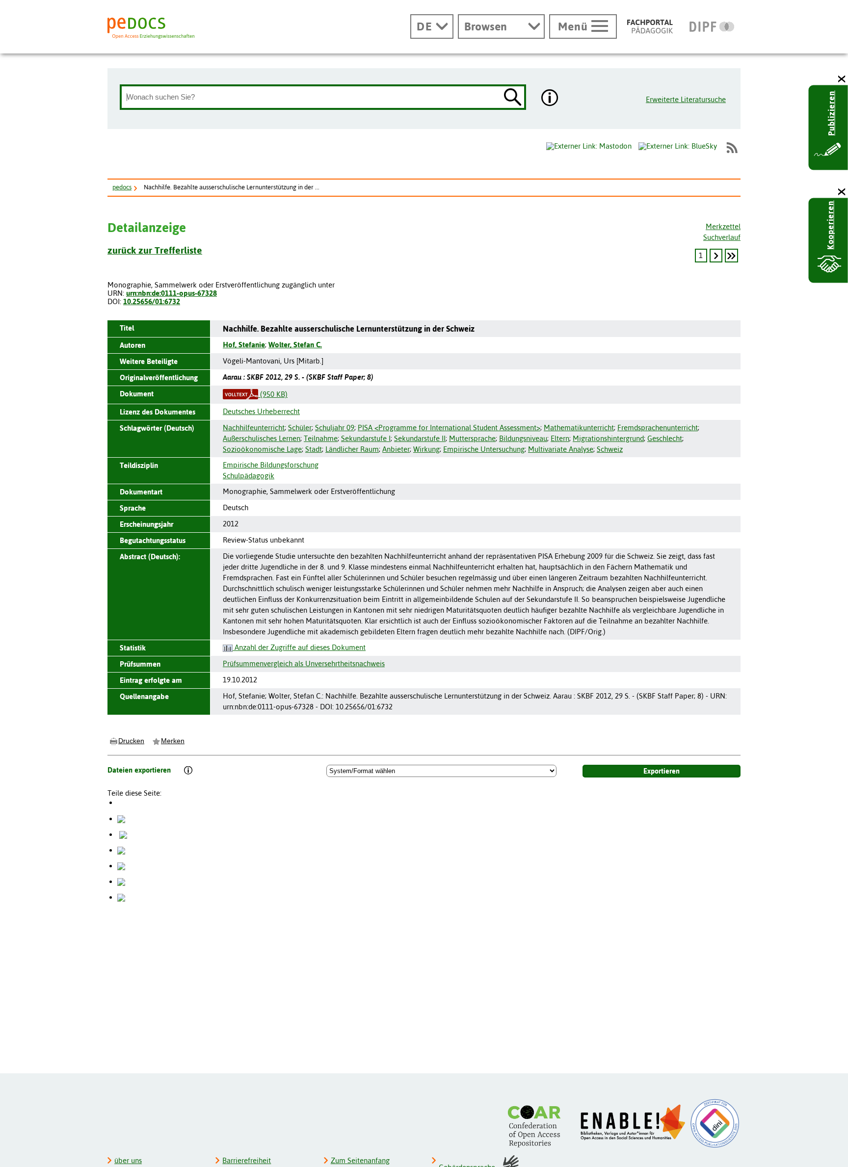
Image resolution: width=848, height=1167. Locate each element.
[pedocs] (150, 28)
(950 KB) (273, 394)
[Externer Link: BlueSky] (677, 147)
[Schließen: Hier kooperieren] (842, 192)
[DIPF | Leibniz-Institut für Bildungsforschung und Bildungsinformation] (712, 26)
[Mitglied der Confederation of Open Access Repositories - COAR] (537, 1126)
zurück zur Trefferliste (154, 250)
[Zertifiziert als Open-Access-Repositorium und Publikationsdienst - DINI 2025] (715, 1123)
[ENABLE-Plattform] (633, 1122)
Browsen (485, 26)
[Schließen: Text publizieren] (842, 79)
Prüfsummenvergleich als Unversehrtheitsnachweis (304, 663)
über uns (128, 1160)
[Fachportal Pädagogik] (650, 26)
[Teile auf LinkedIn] (121, 865)
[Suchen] (513, 97)
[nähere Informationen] (550, 98)
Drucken (131, 741)
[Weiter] (716, 255)
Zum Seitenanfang (360, 1160)
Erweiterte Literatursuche (686, 99)
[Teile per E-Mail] (121, 881)
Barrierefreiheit (246, 1160)
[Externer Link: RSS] (732, 147)
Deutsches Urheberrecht (261, 411)
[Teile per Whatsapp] (121, 850)
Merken (173, 741)
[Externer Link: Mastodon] (589, 146)
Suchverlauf (722, 237)
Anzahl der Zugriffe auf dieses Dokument (299, 647)
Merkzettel (723, 226)
